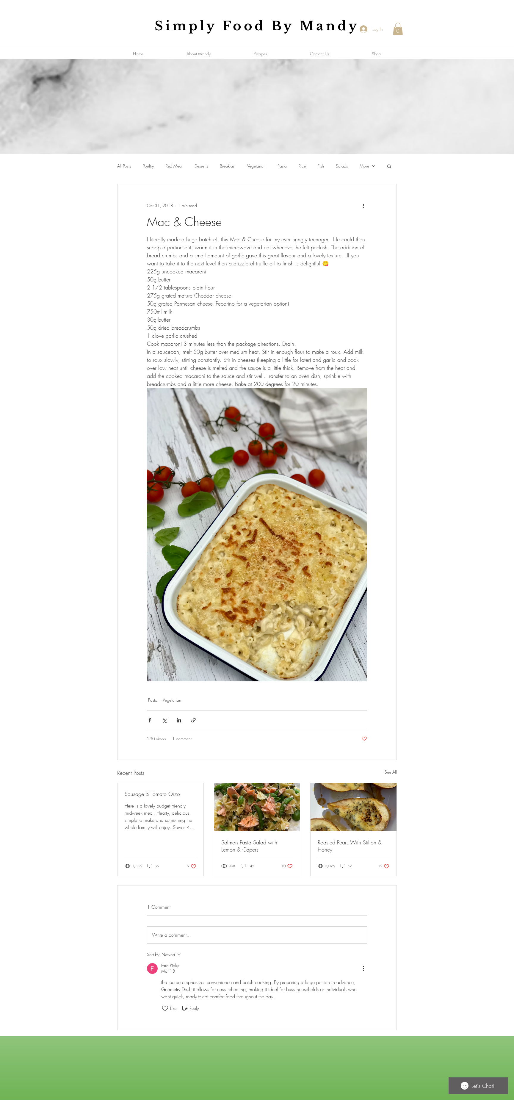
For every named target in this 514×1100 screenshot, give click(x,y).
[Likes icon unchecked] (165, 1008)
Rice (302, 166)
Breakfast (227, 166)
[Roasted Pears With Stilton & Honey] (354, 807)
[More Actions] (363, 968)
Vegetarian (256, 166)
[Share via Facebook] (150, 720)
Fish (321, 166)
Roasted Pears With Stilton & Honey (350, 846)
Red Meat (174, 166)
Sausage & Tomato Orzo (152, 793)
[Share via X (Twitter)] (164, 720)
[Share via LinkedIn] (179, 720)
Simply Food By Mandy (257, 26)
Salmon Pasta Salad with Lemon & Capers (249, 846)
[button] (398, 29)
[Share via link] (193, 720)
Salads (342, 166)
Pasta (282, 166)
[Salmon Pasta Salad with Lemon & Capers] (257, 807)
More (364, 166)
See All (391, 772)
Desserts (201, 166)
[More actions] (363, 205)
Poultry (148, 166)
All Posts (124, 166)
